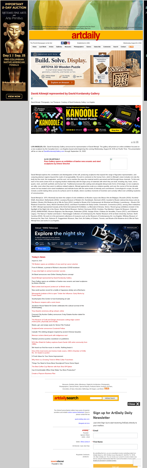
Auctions (103, 386)
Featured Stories (95, 386)
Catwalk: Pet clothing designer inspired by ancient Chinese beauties (56, 332)
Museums (68, 47)
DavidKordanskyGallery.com (54, 151)
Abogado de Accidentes (86, 423)
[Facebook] (62, 44)
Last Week (42, 47)
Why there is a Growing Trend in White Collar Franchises (52, 360)
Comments (107, 47)
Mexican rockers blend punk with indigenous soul (49, 335)
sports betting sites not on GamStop (86, 419)
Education (78, 389)
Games (88, 47)
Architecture (97, 384)
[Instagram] (68, 44)
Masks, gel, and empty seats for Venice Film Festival (51, 325)
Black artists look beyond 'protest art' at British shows (51, 286)
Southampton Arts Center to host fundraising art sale (51, 299)
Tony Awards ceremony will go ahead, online (48, 311)
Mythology (85, 389)
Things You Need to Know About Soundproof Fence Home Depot (55, 363)
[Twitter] (65, 44)
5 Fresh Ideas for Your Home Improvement (47, 356)
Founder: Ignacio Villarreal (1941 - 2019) (86, 435)
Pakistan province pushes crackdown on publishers (50, 339)
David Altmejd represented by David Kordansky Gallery (52, 278)
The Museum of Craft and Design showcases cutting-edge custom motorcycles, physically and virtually (56, 320)
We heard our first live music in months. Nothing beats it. (52, 347)
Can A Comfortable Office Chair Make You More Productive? (54, 370)
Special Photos (74, 386)
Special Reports (84, 386)
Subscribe (97, 47)
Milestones (82, 384)
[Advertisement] (114, 272)
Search (115, 47)
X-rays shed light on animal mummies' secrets (48, 271)
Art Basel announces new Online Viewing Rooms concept (52, 274)
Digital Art (90, 384)
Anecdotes (65, 389)
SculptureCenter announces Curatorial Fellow (48, 328)
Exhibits (71, 384)
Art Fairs (109, 386)
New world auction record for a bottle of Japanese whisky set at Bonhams (58, 290)
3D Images (92, 389)
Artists (51, 47)
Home (35, 47)
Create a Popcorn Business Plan (43, 373)
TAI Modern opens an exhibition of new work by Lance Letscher (55, 264)
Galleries (59, 47)
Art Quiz (72, 389)
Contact (123, 47)
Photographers (79, 47)
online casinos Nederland (76, 412)
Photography (105, 384)
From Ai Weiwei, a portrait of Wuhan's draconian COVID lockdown (56, 267)
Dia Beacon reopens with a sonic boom (46, 302)
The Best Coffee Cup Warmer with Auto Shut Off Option (52, 366)
